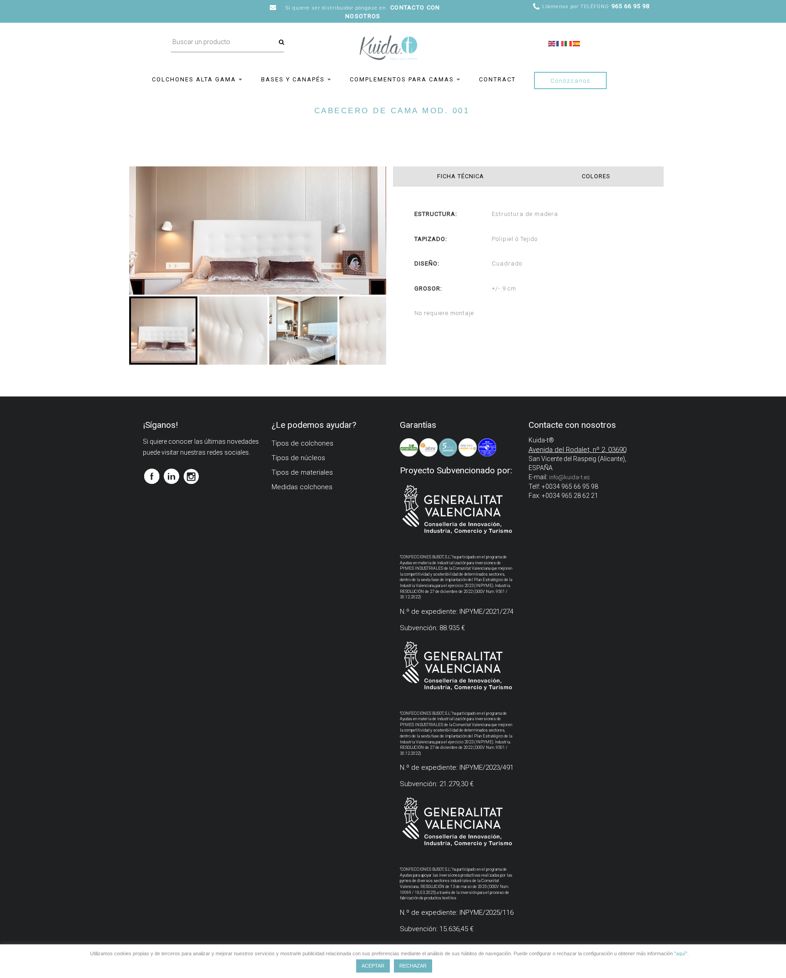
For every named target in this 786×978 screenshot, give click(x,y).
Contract (497, 79)
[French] (560, 43)
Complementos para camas (402, 79)
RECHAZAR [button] (413, 965)
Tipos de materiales (302, 472)
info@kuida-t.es (569, 477)
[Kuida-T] (388, 39)
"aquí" (680, 953)
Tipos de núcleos (298, 458)
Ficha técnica (460, 176)
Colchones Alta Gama (194, 79)
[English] (552, 43)
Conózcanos (570, 80)
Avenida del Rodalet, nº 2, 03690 (577, 450)
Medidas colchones (302, 487)
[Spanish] (577, 43)
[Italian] (568, 43)
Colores (596, 176)
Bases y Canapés (293, 79)
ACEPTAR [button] (373, 965)
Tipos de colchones (302, 443)
